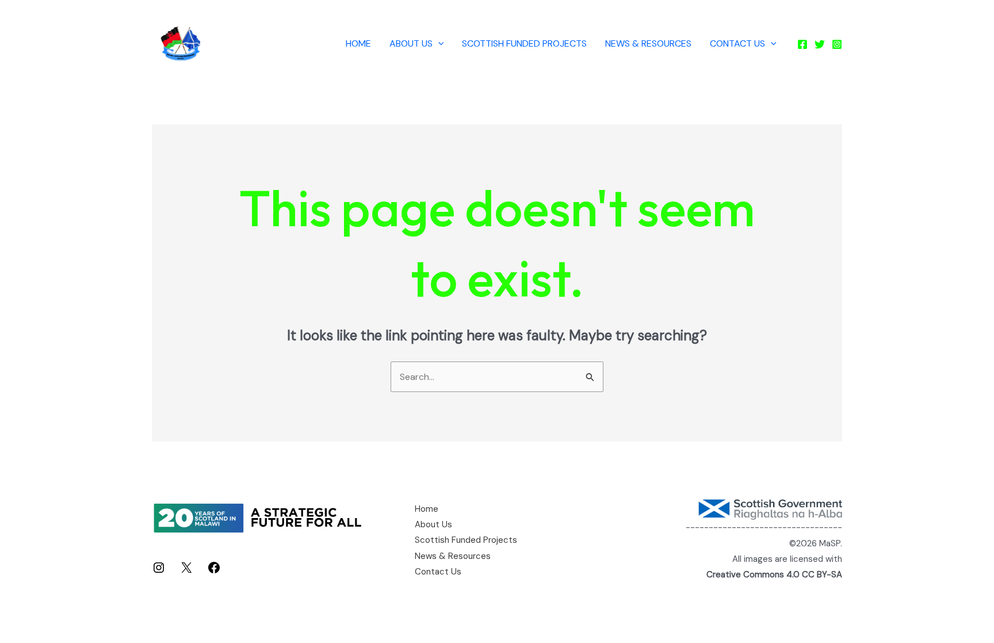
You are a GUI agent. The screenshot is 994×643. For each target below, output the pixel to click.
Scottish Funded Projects (524, 43)
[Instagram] (837, 44)
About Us (411, 43)
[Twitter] (820, 44)
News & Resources (648, 43)
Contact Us (737, 43)
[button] (438, 44)
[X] (186, 571)
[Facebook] (802, 44)
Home (358, 43)
